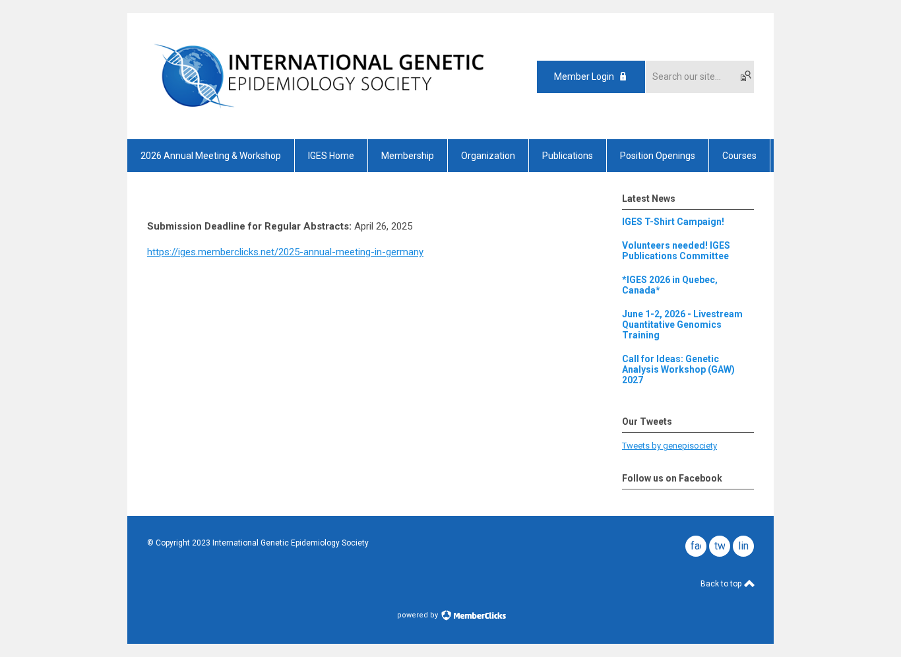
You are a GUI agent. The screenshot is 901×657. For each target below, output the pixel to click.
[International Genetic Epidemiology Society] (319, 116)
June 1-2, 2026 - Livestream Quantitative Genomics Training (682, 324)
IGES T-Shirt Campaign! (673, 221)
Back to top (721, 583)
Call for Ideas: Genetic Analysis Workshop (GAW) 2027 (678, 369)
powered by (418, 615)
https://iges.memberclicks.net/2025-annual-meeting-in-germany (285, 252)
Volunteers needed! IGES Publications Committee (676, 250)
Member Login (584, 76)
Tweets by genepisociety (669, 446)
